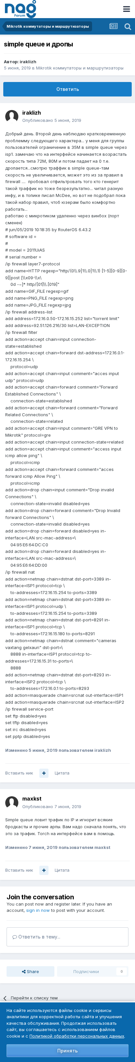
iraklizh (28, 61)
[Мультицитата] (43, 773)
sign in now (38, 910)
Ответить (67, 89)
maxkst (32, 798)
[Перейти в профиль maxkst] (11, 802)
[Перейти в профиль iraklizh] (11, 116)
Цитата (62, 773)
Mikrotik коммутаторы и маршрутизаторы (80, 67)
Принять (67, 1050)
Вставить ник (19, 773)
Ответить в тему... (38, 936)
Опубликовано (51, 120)
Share (32, 971)
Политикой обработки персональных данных (76, 1036)
